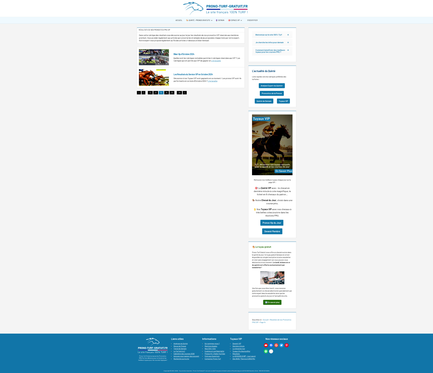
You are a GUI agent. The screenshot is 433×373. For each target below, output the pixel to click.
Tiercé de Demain (180, 348)
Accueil (179, 20)
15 (166, 92)
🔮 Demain (220, 20)
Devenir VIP (237, 343)
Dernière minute (238, 346)
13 (156, 92)
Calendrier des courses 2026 (184, 354)
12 (150, 92)
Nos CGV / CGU (210, 348)
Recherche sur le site (181, 359)
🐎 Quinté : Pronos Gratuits (198, 20)
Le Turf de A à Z (179, 351)
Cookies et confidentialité (214, 351)
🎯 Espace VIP (234, 20)
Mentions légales (211, 346)
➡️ (272, 302)
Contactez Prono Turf (213, 359)
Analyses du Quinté (181, 343)
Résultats (236, 354)
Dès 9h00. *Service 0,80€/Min (244, 359)
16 (172, 92)
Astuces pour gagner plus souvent (186, 356)
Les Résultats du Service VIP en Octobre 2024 (193, 74)
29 (179, 92)
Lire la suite (216, 60)
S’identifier (252, 20)
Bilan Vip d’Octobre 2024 (184, 54)
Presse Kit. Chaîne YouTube (215, 354)
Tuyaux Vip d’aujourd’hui (241, 351)
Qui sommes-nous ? (212, 343)
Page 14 (263, 322)
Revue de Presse (180, 346)
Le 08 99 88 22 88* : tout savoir (244, 356)
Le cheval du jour (239, 348)
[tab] (272, 34)
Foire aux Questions (212, 356)
